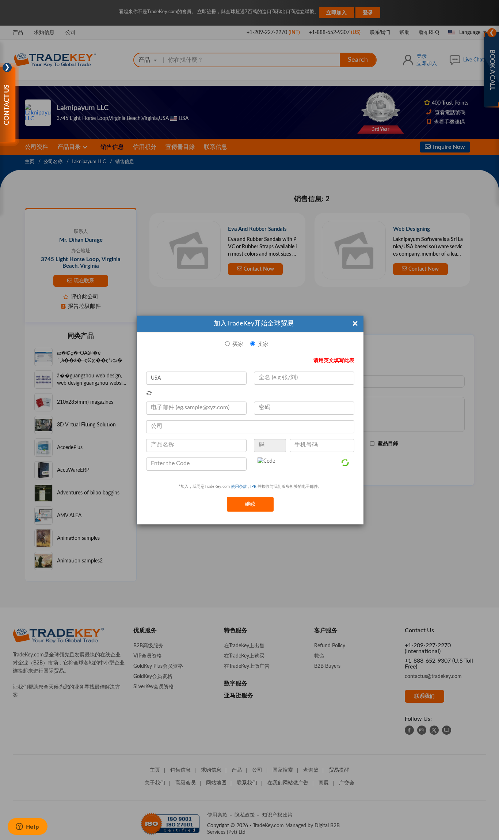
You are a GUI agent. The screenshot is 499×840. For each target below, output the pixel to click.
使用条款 (239, 487)
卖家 (263, 344)
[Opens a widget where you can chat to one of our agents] (27, 827)
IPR (253, 487)
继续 (250, 504)
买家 (237, 344)
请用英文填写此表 (333, 360)
